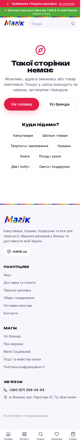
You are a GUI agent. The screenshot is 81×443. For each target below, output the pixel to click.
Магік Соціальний (17, 351)
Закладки (56, 439)
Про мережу (13, 344)
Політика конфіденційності (24, 367)
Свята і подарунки (54, 166)
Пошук (41, 439)
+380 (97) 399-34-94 (26, 390)
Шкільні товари (55, 135)
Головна (8, 439)
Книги (25, 156)
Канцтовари (23, 135)
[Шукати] (72, 23)
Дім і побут (20, 166)
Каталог (24, 439)
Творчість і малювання (29, 146)
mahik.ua (20, 251)
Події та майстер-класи (22, 359)
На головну (21, 104)
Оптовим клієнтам (18, 305)
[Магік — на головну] (14, 23)
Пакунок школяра (17, 290)
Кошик (73, 439)
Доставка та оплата (19, 282)
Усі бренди (60, 104)
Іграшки (64, 146)
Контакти (11, 313)
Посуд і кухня (50, 156)
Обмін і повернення (19, 298)
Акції (7, 275)
